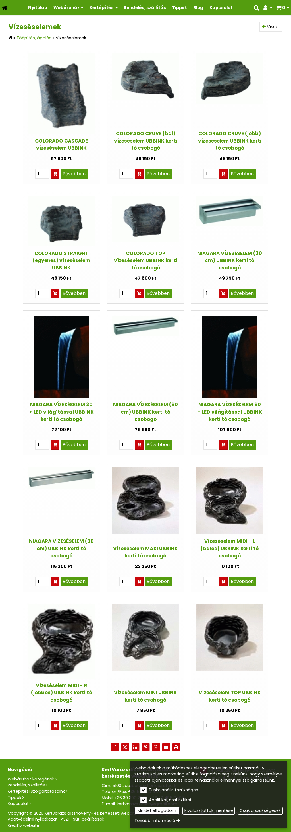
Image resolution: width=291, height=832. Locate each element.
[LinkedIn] (135, 747)
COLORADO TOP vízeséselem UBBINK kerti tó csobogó (145, 260)
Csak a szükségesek (260, 810)
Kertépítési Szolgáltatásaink (36, 791)
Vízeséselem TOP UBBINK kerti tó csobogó (230, 696)
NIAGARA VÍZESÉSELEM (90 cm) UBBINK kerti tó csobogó (61, 548)
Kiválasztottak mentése (208, 810)
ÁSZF (65, 819)
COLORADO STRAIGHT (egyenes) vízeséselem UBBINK (61, 260)
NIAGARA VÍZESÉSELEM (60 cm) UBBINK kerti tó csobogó (145, 412)
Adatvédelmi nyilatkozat (33, 819)
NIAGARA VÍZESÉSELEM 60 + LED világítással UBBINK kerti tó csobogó (230, 412)
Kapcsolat (18, 803)
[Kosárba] (55, 174)
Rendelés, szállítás (26, 785)
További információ (154, 820)
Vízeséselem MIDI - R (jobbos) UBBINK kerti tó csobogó (61, 692)
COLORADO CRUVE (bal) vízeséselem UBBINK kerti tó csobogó (145, 140)
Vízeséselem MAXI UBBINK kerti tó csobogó (145, 552)
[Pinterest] (145, 747)
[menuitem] (4, 7)
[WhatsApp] (155, 747)
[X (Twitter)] (125, 747)
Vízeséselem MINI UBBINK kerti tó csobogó (145, 696)
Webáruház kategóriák (31, 779)
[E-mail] (166, 747)
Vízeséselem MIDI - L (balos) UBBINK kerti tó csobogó (230, 548)
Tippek (14, 797)
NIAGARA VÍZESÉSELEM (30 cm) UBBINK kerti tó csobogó (229, 260)
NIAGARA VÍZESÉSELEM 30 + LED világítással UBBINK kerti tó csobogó (61, 412)
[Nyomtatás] (176, 747)
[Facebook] (114, 747)
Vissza (273, 26)
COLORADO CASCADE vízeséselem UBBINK (61, 144)
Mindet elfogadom (157, 810)
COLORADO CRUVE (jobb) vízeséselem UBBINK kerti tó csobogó (229, 140)
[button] (282, 7)
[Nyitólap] (4, 7)
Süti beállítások (88, 819)
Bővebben (74, 173)
